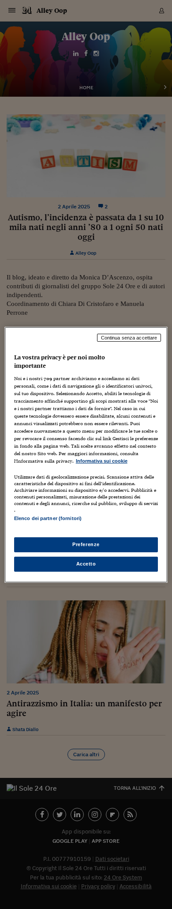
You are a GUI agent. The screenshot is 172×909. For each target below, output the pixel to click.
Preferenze (86, 544)
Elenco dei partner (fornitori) (48, 518)
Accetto (86, 563)
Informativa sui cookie (101, 461)
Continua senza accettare (129, 337)
